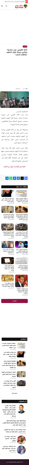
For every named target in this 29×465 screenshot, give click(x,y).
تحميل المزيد (14, 393)
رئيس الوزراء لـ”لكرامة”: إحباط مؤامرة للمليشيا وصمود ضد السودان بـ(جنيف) (22, 291)
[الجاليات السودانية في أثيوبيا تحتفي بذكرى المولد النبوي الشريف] (7, 209)
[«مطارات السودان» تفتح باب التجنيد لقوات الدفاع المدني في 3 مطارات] (21, 193)
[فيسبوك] (26, 178)
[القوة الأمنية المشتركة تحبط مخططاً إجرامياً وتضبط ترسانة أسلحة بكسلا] (7, 227)
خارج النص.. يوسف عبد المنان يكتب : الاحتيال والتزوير (10, 438)
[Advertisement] (14, 25)
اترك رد (14, 301)
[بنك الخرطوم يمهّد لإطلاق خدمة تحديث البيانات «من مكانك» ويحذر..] (7, 260)
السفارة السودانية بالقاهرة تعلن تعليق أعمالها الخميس (23, 267)
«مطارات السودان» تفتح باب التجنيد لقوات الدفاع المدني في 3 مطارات (22, 200)
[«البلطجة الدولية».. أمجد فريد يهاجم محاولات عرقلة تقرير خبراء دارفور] (21, 244)
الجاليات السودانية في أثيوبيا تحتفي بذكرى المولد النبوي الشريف (8, 216)
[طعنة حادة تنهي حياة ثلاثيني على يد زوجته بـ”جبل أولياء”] (7, 244)
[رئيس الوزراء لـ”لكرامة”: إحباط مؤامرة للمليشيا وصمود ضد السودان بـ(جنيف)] (21, 281)
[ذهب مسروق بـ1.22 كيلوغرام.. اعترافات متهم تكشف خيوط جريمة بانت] (7, 278)
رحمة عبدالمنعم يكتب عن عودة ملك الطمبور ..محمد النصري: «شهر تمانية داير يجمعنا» (15, 431)
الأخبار (25, 46)
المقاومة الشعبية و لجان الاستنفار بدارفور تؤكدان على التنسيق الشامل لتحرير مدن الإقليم (22, 216)
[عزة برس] (21, 6)
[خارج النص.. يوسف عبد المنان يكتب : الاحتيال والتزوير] (21, 440)
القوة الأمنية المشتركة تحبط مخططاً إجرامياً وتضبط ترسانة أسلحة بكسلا (8, 234)
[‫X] (22, 178)
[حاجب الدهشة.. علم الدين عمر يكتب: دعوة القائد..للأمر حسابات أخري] (21, 450)
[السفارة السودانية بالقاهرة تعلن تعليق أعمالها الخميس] (21, 260)
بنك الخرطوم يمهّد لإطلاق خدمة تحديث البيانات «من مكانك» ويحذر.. (9, 268)
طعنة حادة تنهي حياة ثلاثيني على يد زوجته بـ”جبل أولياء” (8, 251)
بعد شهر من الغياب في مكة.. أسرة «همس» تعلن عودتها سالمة (7, 200)
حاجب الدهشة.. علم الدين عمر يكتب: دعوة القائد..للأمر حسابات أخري (9, 448)
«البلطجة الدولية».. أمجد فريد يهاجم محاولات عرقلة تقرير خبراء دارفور (22, 251)
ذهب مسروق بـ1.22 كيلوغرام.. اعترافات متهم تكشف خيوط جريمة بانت (8, 284)
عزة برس (24, 89)
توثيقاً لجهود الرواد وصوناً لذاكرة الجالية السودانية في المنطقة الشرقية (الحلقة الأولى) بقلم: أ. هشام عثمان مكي (14, 423)
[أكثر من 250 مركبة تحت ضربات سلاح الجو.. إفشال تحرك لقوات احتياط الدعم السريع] (21, 227)
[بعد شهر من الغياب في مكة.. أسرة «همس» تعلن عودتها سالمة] (7, 193)
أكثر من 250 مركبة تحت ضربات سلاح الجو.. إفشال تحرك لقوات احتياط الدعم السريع (21, 234)
